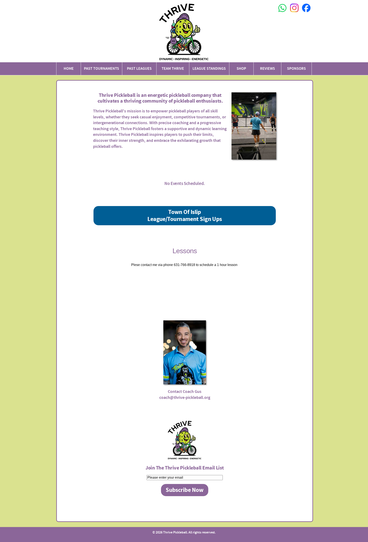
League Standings (209, 68)
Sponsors (296, 68)
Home (69, 68)
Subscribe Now (185, 490)
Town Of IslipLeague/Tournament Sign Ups (184, 216)
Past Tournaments (101, 68)
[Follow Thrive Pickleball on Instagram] (294, 13)
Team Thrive (173, 68)
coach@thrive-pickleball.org (184, 397)
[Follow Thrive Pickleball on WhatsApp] (282, 13)
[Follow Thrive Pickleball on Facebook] (306, 13)
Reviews (267, 68)
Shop (241, 68)
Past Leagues (139, 68)
